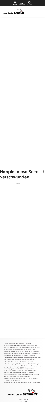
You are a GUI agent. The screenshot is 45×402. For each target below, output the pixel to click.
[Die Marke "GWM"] (15, 3)
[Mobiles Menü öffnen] (38, 12)
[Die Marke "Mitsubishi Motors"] (22, 3)
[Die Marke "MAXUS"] (29, 3)
